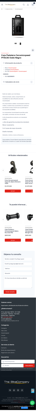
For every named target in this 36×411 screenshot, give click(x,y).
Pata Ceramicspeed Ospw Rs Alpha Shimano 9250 (13, 181)
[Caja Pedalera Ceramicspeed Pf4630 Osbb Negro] (20, 44)
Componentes (9, 9)
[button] (24, 5)
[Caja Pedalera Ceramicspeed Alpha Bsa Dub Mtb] (13, 216)
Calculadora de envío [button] (12, 82)
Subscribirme (29, 365)
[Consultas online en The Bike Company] (10, 390)
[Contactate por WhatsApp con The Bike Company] (14, 390)
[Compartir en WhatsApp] (33, 50)
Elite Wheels (4, 340)
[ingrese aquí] (17, 400)
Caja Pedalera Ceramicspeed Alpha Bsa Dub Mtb (11, 231)
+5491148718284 (7, 317)
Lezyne (3, 335)
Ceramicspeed (18, 9)
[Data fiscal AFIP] (33, 391)
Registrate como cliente (7, 352)
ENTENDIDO (24, 407)
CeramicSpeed (15, 69)
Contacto (4, 348)
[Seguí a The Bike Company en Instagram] (18, 390)
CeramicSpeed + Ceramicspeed (18, 71)
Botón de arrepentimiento (8, 350)
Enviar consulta (10, 292)
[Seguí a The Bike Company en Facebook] (22, 390)
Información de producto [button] (13, 63)
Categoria (4, 328)
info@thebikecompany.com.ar (10, 320)
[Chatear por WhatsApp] (32, 403)
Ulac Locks (4, 330)
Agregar (13, 191)
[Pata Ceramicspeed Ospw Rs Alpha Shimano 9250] (13, 167)
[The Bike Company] (10, 4)
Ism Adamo (4, 338)
